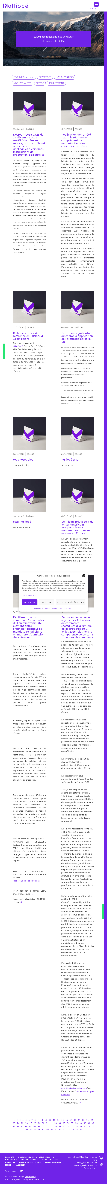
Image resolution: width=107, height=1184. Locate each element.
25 (22, 1123)
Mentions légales (12, 1179)
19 (79, 1120)
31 (47, 1123)
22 (92, 1120)
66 (39, 1129)
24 (18, 1123)
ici (32, 894)
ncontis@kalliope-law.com (74, 1088)
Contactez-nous (53, 1162)
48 (35, 1126)
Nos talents (11, 1160)
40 (85, 1123)
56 (68, 1126)
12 (50, 1120)
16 (67, 1120)
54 (60, 1126)
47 (30, 1126)
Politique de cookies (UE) (33, 1179)
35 (64, 1123)
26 (26, 1123)
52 (51, 1126)
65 (35, 1129)
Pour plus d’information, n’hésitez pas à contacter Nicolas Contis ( (74, 1082)
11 (46, 1120)
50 (43, 1126)
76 (81, 1129)
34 (60, 1123)
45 (22, 1126)
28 (35, 1123)
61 (89, 1126)
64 (31, 1129)
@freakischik (30, 1177)
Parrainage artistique (30, 1162)
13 (54, 1120)
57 (72, 1126)
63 (27, 1129)
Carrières (20, 1165)
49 (39, 1126)
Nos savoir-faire (26, 1157)
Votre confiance (50, 1160)
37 (72, 1123)
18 (75, 1120)
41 (89, 1123)
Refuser (46, 602)
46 (26, 1126)
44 (18, 1126)
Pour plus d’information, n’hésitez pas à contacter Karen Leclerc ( (29, 874)
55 (64, 1126)
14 (58, 1120)
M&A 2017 (18, 346)
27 (30, 1123)
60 (85, 1126)
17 (71, 1120)
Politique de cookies (41, 608)
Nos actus (10, 1162)
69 (52, 1129)
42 (93, 1123)
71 (60, 1129)
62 (93, 1126)
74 (73, 1129)
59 (80, 1126)
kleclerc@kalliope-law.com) (26, 881)
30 (43, 1123)
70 (56, 1129)
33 (55, 1123)
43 (14, 1126)
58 (76, 1126)
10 (41, 1120)
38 (76, 1123)
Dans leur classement (24, 343)
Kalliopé (9, 1157)
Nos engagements (29, 1160)
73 (68, 1129)
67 (43, 1129)
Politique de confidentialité (61, 608)
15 (62, 1120)
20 (83, 1120)
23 (14, 1123)
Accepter (29, 602)
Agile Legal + (45, 1157)
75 (77, 1129)
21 (87, 1120)
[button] (84, 576)
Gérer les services (29, 595)
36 (68, 1123)
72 (64, 1129)
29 (39, 1123)
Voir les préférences (70, 602)
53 (55, 1126)
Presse (8, 1165)
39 (80, 1123)
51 (47, 1126)
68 (47, 1129)
